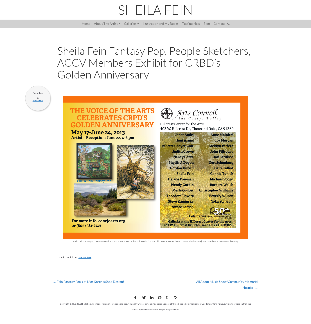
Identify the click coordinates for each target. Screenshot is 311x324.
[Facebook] (135, 297)
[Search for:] (229, 23)
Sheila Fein (38, 100)
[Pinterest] (159, 297)
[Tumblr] (167, 297)
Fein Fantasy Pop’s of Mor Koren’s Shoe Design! (88, 282)
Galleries (130, 24)
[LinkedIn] (151, 297)
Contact (219, 24)
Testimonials (191, 24)
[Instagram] (175, 297)
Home (86, 24)
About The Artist (106, 24)
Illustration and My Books (161, 24)
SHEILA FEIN (155, 9)
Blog (206, 24)
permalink (84, 257)
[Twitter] (143, 297)
